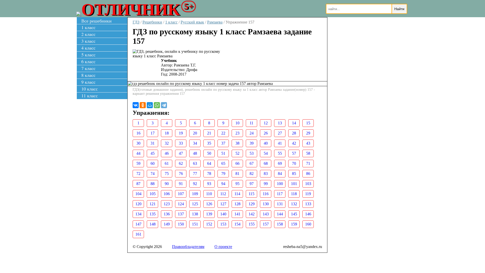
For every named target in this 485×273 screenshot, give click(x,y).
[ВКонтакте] (136, 105)
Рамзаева (215, 22)
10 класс (89, 89)
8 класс (88, 75)
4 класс (88, 48)
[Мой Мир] (150, 105)
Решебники (152, 22)
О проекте (223, 246)
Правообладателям (188, 246)
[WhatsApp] (157, 105)
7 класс (88, 68)
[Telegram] (164, 105)
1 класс (88, 27)
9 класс (88, 82)
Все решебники (96, 21)
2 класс (88, 34)
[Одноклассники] (143, 105)
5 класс (88, 55)
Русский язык (192, 22)
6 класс (88, 61)
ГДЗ (136, 22)
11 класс (89, 96)
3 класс (88, 41)
